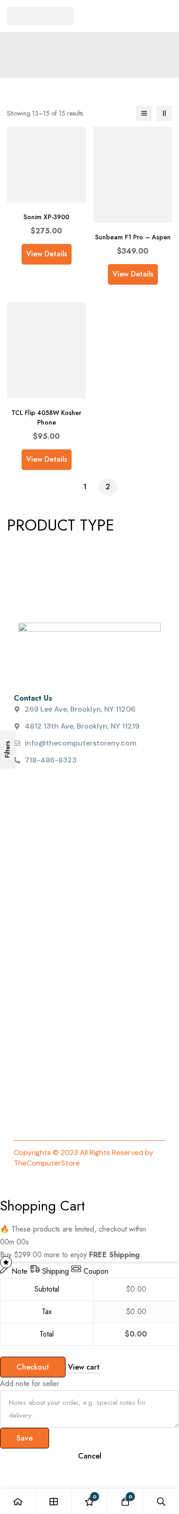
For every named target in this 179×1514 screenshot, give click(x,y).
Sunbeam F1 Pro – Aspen (133, 237)
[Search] (161, 1501)
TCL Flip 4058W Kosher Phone (46, 417)
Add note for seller (29, 1383)
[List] (144, 113)
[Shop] (54, 1501)
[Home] (18, 1501)
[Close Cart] (3, 1190)
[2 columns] (164, 113)
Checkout (33, 1367)
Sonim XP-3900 (46, 216)
